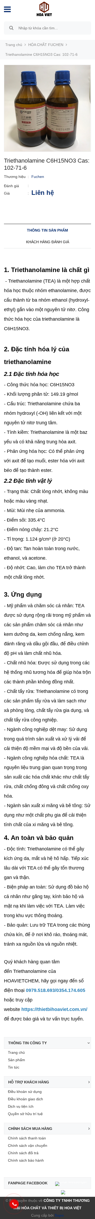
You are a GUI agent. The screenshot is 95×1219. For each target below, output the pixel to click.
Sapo (59, 1215)
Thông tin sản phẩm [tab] (47, 230)
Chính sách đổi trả (23, 1153)
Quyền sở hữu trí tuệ (25, 1114)
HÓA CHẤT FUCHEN (45, 45)
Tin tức (13, 1067)
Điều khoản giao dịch (25, 1099)
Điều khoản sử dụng (25, 1091)
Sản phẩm (16, 1060)
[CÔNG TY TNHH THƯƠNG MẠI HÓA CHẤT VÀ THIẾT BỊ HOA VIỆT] (44, 8)
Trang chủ (16, 1052)
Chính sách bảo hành (26, 1160)
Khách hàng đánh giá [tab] (47, 242)
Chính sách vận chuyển (27, 1145)
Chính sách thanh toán (27, 1138)
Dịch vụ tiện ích (21, 1106)
